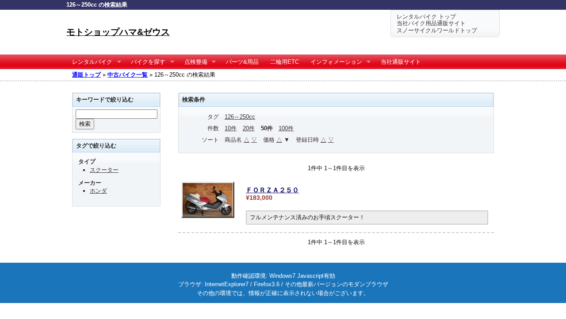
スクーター (104, 170)
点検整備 (193, 62)
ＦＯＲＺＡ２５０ (272, 190)
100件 (286, 128)
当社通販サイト (401, 61)
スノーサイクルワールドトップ (437, 30)
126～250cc (240, 116)
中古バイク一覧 (127, 74)
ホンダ (98, 190)
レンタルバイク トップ (426, 16)
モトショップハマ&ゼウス (118, 32)
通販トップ (86, 74)
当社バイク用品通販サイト (431, 23)
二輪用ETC (284, 61)
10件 (231, 128)
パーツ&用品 (242, 61)
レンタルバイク (89, 62)
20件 (249, 128)
